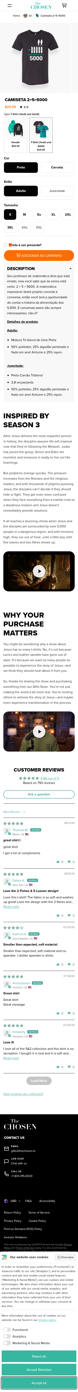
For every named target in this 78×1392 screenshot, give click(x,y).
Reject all (39, 1356)
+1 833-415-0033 (21, 1176)
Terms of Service (39, 1213)
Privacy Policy (12, 1221)
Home (16, 15)
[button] (58, 862)
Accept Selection (39, 1369)
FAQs (28, 1201)
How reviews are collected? (23, 1094)
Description (21, 268)
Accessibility (47, 1201)
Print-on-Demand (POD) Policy (23, 1229)
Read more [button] (11, 906)
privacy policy (47, 1320)
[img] (13, 823)
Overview (67, 1257)
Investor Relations (15, 1237)
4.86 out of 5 (50, 778)
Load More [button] (39, 1080)
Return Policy (12, 1213)
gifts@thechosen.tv (23, 1151)
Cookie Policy (37, 1221)
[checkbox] (15, 1329)
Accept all (39, 1383)
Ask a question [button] (39, 794)
